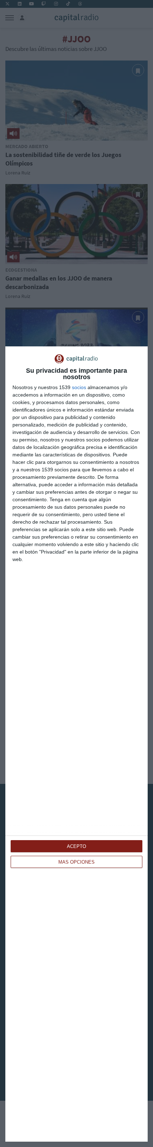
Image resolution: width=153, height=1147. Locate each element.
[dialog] (76, 744)
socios (79, 387)
